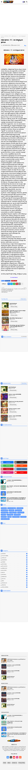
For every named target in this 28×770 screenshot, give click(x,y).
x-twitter (22, 462)
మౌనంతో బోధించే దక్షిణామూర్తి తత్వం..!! (16, 318)
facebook (8, 462)
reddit (21, 465)
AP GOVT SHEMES (12, 508)
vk (21, 469)
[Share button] (22, 284)
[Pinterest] (17, 284)
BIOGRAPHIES (4, 510)
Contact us (14, 762)
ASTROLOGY (20, 508)
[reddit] (20, 757)
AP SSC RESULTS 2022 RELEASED (14, 492)
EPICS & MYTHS (5, 512)
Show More (24, 383)
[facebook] (8, 757)
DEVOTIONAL (7, 280)
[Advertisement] (14, 19)
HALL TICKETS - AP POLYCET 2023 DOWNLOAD (17, 486)
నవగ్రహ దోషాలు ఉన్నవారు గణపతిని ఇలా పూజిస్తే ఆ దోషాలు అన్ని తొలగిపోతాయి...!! (18, 311)
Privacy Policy (22, 762)
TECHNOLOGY (16, 516)
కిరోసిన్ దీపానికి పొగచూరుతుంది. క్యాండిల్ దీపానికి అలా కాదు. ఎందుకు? (16, 660)
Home (2, 36)
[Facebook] (9, 284)
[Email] (19, 284)
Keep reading (14, 306)
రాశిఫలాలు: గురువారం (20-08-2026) (15, 394)
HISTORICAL (10, 514)
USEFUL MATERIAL (5, 518)
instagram (8, 472)
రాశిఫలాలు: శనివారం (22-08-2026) (13, 670)
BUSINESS (12, 510)
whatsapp (8, 465)
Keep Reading (13, 390)
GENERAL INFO (7, 36)
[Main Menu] (1, 1)
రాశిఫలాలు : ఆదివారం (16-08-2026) (15, 416)
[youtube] (14, 757)
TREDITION (24, 516)
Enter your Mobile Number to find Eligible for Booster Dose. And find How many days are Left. (16, 499)
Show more (23, 299)
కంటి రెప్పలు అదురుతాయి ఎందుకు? (14, 408)
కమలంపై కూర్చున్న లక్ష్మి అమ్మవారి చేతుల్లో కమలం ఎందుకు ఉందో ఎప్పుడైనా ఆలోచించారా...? (17, 326)
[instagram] (17, 757)
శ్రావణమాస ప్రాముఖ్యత (13, 303)
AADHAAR (4, 508)
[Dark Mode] (26, 2)
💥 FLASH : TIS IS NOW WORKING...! (14, 480)
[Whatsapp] (14, 284)
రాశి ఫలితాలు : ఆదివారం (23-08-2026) (13, 665)
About (9, 762)
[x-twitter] (11, 757)
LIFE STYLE (4, 516)
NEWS (10, 516)
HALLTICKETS (21, 512)
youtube (22, 472)
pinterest (8, 469)
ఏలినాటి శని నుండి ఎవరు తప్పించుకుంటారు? (16, 401)
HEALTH (3, 514)
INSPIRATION (17, 514)
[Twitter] (11, 284)
